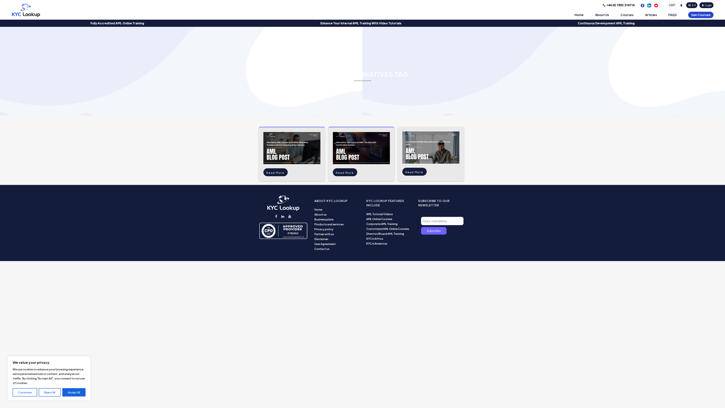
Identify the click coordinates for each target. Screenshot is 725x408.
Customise (25, 392)
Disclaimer (321, 239)
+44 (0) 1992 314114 (621, 5)
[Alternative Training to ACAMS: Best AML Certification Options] (361, 148)
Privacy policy (323, 229)
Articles (651, 15)
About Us (602, 15)
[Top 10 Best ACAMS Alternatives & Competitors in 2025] (430, 147)
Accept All (74, 392)
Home (579, 15)
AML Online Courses (379, 219)
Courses (627, 15)
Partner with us (324, 234)
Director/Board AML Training (385, 233)
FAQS (672, 15)
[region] (49, 378)
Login (708, 5)
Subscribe (434, 231)
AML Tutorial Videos (379, 214)
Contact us (321, 248)
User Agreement (325, 244)
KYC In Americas (376, 243)
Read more (275, 172)
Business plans (323, 219)
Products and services (329, 224)
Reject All (49, 392)
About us (320, 214)
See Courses (700, 15)
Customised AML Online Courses (387, 228)
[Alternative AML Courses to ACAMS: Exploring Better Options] (291, 148)
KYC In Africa (374, 238)
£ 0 (693, 5)
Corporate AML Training (382, 224)
